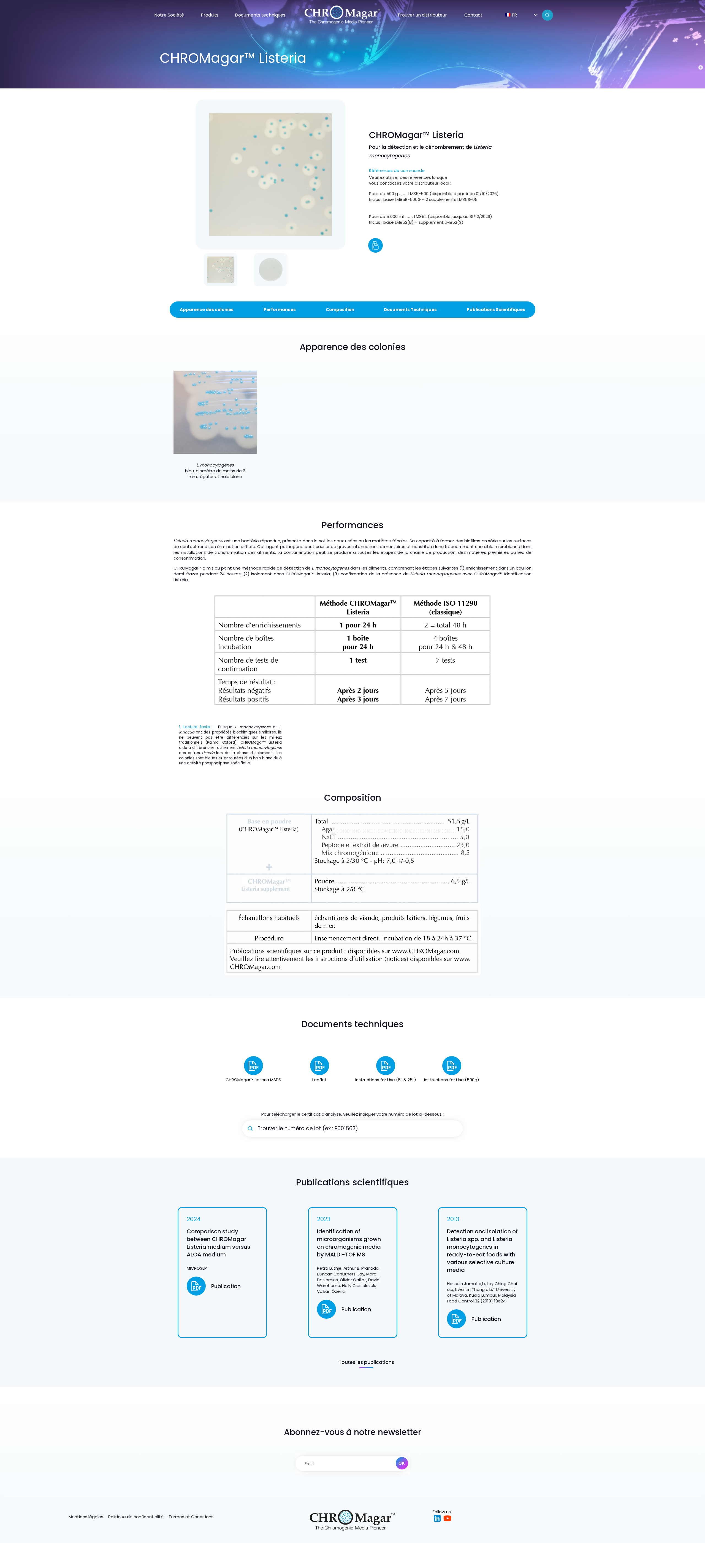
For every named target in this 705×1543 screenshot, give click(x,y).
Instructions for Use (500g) (451, 1080)
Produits (209, 15)
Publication (226, 1286)
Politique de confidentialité (136, 1517)
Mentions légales (86, 1517)
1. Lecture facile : (198, 727)
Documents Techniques (410, 309)
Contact (473, 15)
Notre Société (169, 15)
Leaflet (319, 1080)
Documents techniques (260, 15)
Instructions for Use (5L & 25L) (385, 1080)
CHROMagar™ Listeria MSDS (253, 1080)
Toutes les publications (366, 1362)
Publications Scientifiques (496, 309)
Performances (280, 309)
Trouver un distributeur (422, 15)
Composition (340, 309)
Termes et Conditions (191, 1517)
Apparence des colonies (207, 309)
